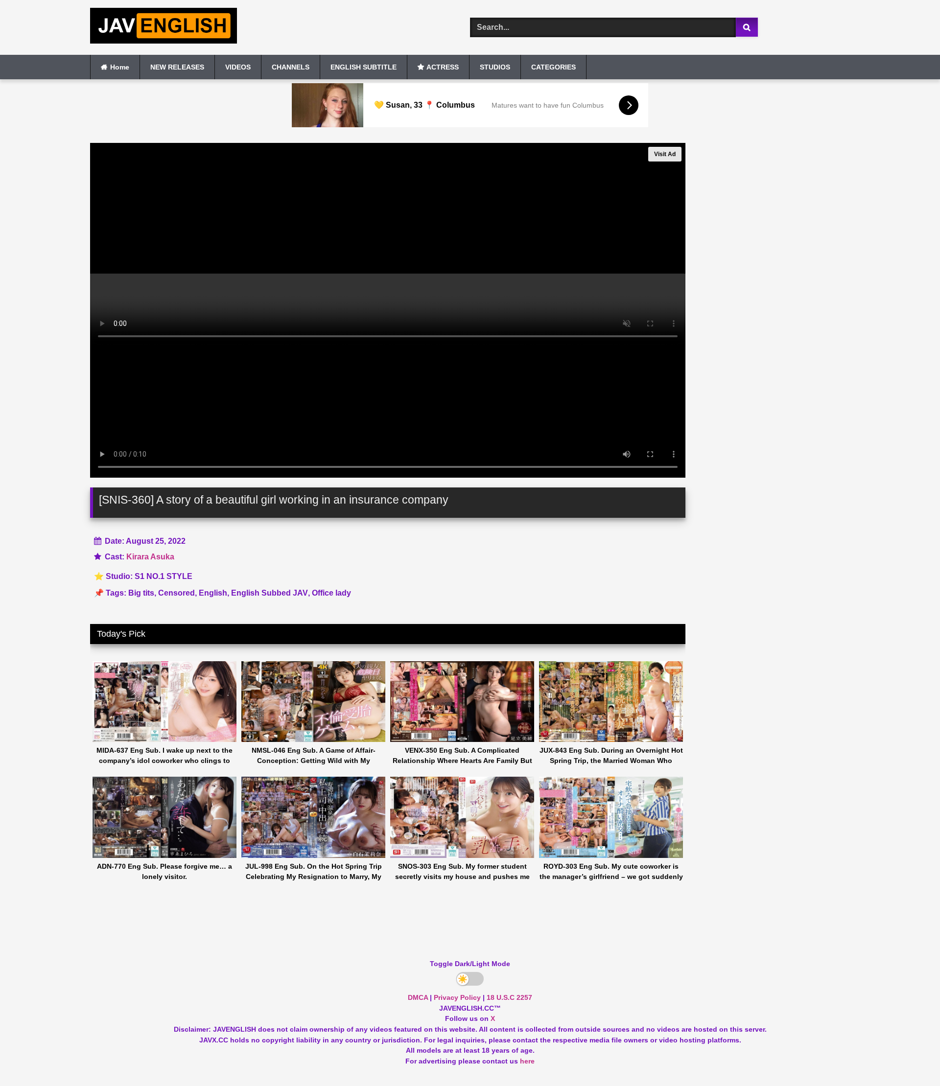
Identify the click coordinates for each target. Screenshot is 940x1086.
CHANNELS (290, 67)
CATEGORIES (553, 67)
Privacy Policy (457, 997)
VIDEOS (238, 67)
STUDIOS (495, 67)
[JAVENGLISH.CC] (163, 27)
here (527, 1061)
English (213, 593)
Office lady (331, 593)
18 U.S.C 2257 (509, 997)
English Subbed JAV (269, 593)
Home (119, 67)
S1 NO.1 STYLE (163, 576)
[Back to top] (909, 1056)
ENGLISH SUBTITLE (363, 67)
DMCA (418, 997)
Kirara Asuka (150, 557)
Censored (176, 593)
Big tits (141, 593)
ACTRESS (442, 67)
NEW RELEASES (177, 67)
